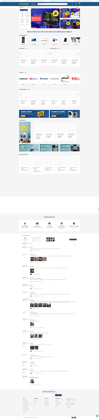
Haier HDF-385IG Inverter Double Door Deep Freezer (65, 60)
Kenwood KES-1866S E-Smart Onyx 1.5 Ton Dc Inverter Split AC (44, 60)
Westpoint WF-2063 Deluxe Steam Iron (25, 168)
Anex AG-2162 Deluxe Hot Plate (54, 101)
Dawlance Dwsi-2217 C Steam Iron (73, 188)
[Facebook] (67, 407)
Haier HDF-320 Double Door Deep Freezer (75, 60)
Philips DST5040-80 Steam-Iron (24, 188)
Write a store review (73, 239)
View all (27, 48)
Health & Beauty (76, 44)
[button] (78, 41)
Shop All (29, 89)
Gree (44, 84)
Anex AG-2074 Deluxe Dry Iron (61, 188)
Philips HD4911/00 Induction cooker (74, 101)
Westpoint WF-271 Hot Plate (64, 101)
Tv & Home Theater (34, 44)
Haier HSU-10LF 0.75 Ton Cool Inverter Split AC (34, 60)
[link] (76, 4)
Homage (65, 84)
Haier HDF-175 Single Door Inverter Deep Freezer (54, 60)
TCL (75, 84)
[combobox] (51, 4)
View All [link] (26, 72)
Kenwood (54, 84)
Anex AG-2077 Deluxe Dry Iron (37, 188)
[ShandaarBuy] (23, 39)
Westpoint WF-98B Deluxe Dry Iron (61, 168)
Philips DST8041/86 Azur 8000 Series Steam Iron (49, 188)
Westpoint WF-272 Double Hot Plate (33, 101)
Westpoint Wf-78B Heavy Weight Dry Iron (49, 168)
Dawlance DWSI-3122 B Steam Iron (36, 168)
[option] (45, 18)
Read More (49, 212)
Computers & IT (55, 44)
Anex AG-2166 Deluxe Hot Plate (24, 101)
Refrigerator (23, 44)
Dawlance (33, 84)
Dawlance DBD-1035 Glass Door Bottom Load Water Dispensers (39, 134)
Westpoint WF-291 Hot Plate (43, 101)
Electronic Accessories (65, 44)
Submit (58, 395)
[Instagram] (69, 407)
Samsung (23, 84)
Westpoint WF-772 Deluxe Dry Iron (74, 168)
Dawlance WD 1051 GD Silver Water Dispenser (71, 134)
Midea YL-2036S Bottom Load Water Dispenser (49, 134)
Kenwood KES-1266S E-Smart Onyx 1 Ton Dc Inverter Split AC (24, 60)
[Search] (52, 4)
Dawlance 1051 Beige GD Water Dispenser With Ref (60, 134)
